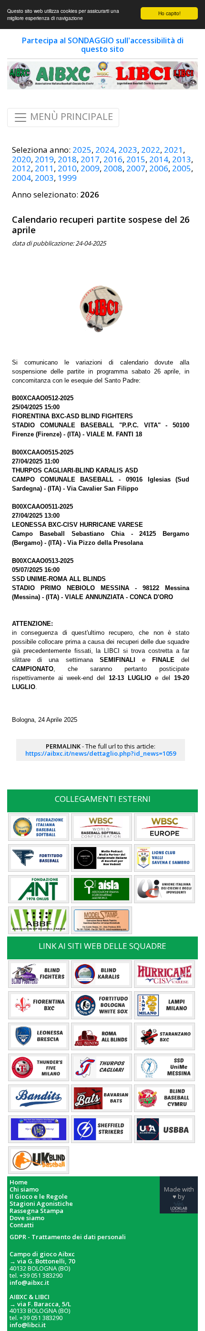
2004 (21, 177)
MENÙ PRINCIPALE (70, 116)
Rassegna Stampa (36, 1210)
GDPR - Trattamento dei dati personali (68, 1237)
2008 (113, 168)
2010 (67, 168)
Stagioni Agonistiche (41, 1203)
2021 (173, 149)
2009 (90, 168)
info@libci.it (28, 1325)
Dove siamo (27, 1218)
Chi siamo (24, 1189)
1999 (67, 177)
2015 (135, 159)
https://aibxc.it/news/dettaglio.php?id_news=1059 (100, 753)
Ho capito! (169, 13)
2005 (181, 168)
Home (19, 1182)
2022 (150, 149)
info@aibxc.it (29, 1282)
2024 (104, 149)
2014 (158, 159)
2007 (135, 168)
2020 (21, 159)
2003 (44, 177)
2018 (67, 159)
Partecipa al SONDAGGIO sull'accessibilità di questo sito (103, 44)
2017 (90, 159)
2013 (181, 159)
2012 (21, 168)
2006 (158, 168)
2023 (127, 149)
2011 (44, 168)
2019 (44, 159)
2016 (113, 159)
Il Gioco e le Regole (39, 1196)
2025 (82, 149)
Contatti (22, 1225)
